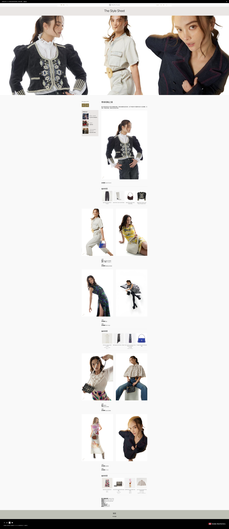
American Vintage (107, 260)
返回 (227, 517)
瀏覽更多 (25, 1)
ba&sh (105, 405)
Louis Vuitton (108, 410)
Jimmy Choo (106, 406)
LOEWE (107, 466)
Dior (106, 321)
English (157, 4)
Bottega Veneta (108, 265)
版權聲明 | (12, 525)
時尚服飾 (114, 516)
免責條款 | (5, 525)
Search (67, 5)
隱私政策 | (9, 525)
